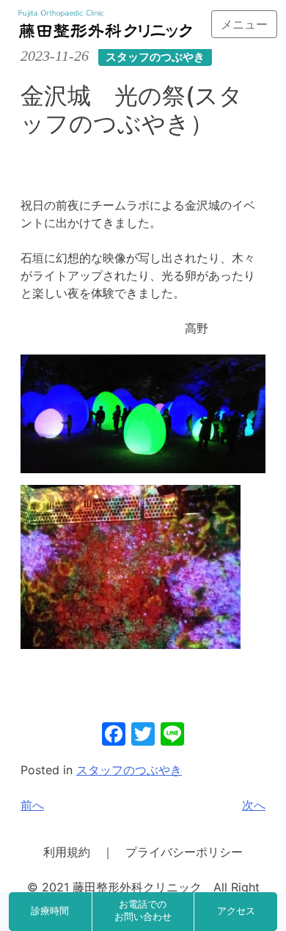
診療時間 (50, 911)
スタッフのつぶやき (129, 770)
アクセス (236, 911)
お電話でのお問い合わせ (143, 911)
